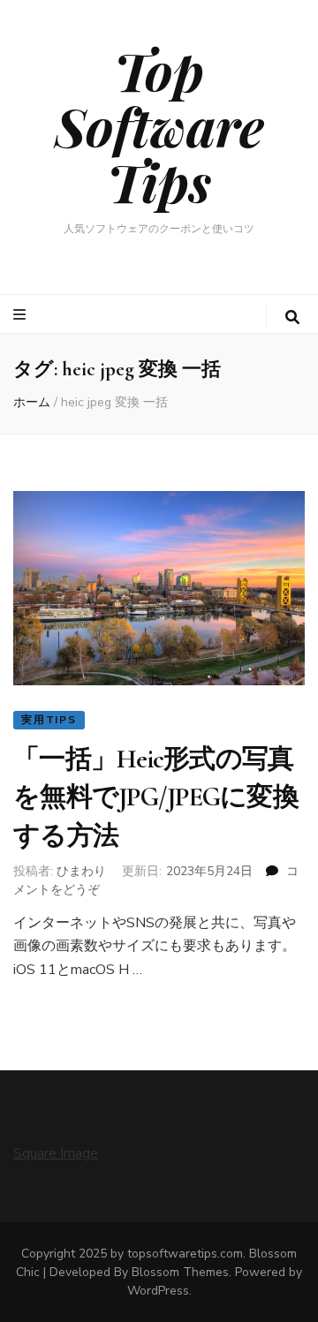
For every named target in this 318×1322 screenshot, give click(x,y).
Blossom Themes (180, 1272)
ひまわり (81, 871)
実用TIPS (49, 720)
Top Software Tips (159, 125)
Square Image (55, 1153)
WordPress (158, 1290)
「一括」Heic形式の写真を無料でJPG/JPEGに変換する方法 (156, 797)
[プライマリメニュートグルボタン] (21, 314)
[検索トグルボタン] (292, 317)
